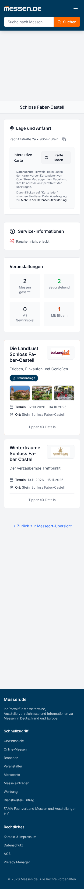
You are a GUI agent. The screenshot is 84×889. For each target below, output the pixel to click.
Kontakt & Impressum (20, 837)
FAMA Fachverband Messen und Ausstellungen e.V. (40, 810)
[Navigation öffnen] (75, 8)
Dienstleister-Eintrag (19, 800)
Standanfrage (26, 378)
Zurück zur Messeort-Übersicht (44, 526)
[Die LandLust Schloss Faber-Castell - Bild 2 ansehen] (42, 393)
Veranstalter (13, 766)
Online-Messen (15, 749)
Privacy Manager (17, 862)
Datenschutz (13, 845)
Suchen (70, 22)
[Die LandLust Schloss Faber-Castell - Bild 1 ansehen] (20, 393)
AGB (7, 854)
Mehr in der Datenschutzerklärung (43, 200)
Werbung (11, 792)
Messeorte (12, 775)
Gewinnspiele (14, 741)
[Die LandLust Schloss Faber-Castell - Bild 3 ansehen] (64, 393)
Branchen (11, 758)
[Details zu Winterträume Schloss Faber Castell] (42, 473)
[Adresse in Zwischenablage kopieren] (64, 139)
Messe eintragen (16, 783)
